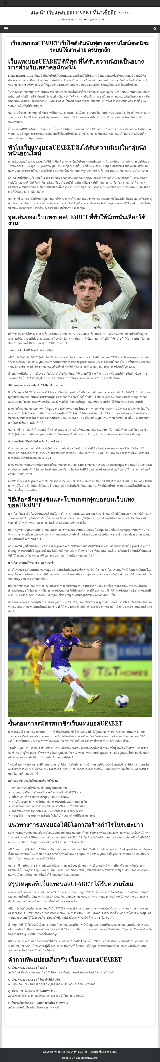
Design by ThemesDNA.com (80, 1057)
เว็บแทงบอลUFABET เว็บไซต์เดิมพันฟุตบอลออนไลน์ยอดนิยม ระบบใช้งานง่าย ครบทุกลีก (80, 46)
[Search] (155, 29)
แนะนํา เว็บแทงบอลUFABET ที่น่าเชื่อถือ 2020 (80, 12)
